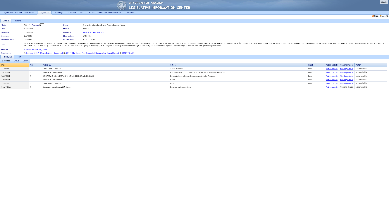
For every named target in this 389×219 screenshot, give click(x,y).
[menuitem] (6, 61)
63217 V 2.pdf (128, 53)
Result (310, 65)
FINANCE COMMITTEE (93, 32)
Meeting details (346, 69)
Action (173, 65)
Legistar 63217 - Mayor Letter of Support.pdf (44, 53)
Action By (47, 65)
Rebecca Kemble (31, 49)
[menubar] (15, 61)
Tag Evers (43, 49)
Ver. (31, 65)
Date (3, 65)
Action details (331, 69)
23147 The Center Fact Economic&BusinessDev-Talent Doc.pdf (92, 53)
